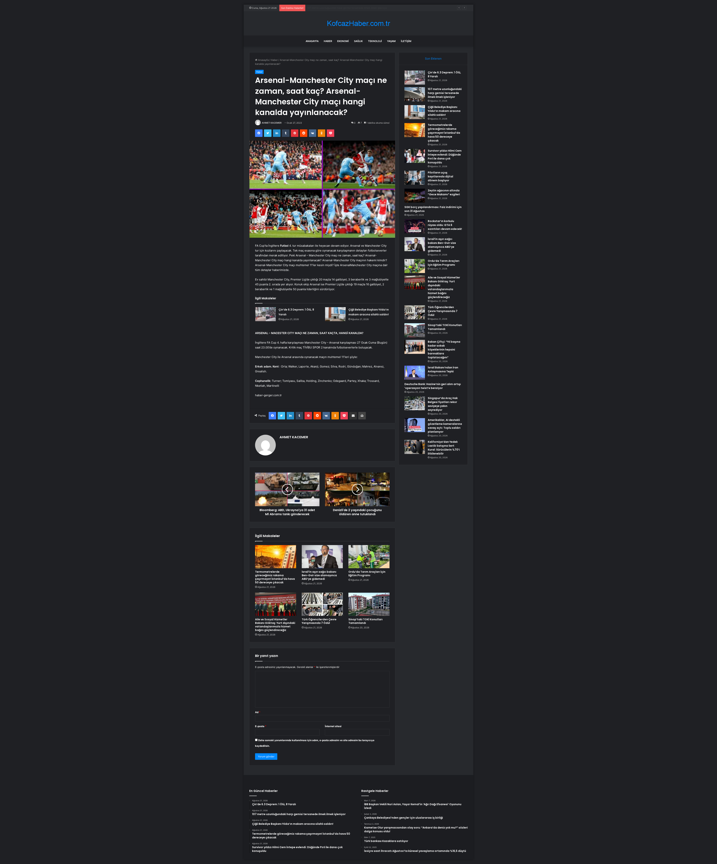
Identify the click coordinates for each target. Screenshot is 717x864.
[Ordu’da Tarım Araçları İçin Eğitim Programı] (368, 556)
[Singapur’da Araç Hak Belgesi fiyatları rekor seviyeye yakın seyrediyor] (414, 403)
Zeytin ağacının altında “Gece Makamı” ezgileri (444, 192)
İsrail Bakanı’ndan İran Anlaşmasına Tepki (443, 369)
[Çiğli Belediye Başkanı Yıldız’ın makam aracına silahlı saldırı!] (335, 314)
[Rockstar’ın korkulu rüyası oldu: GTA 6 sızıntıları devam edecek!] (414, 226)
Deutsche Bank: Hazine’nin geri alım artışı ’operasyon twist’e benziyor (432, 386)
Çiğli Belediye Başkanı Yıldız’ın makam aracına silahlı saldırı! (341, 7)
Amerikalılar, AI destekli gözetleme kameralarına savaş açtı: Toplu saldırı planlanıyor (445, 426)
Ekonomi (343, 41)
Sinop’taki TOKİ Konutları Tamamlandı (365, 621)
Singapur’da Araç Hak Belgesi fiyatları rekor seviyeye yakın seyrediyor (443, 404)
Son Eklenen (433, 58)
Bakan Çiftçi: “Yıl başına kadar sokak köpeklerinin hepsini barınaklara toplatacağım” (444, 349)
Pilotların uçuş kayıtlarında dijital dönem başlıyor (440, 176)
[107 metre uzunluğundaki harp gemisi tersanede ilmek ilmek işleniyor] (414, 94)
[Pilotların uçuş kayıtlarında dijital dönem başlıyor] (414, 178)
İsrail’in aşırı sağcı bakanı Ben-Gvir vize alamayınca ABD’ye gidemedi (319, 575)
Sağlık (358, 41)
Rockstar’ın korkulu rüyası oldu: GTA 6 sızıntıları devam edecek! (445, 225)
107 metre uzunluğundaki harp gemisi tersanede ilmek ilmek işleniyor (445, 93)
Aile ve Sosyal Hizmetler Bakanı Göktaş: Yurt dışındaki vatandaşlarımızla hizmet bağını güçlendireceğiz (275, 625)
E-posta (260, 726)
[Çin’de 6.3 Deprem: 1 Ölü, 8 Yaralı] (265, 314)
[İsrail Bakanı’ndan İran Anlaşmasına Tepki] (414, 373)
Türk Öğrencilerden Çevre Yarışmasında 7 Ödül (319, 621)
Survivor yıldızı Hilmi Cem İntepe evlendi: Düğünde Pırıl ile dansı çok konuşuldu (445, 156)
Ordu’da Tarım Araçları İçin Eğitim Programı (366, 573)
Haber (328, 41)
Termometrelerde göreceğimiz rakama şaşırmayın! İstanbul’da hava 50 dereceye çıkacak (275, 577)
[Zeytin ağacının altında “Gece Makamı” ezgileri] (414, 196)
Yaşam (391, 41)
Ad (257, 712)
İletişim (406, 41)
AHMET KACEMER (272, 122)
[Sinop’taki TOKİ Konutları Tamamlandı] (368, 604)
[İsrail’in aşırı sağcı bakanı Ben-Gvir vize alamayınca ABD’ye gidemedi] (322, 556)
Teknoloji (375, 41)
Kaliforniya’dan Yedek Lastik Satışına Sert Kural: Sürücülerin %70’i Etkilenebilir (444, 447)
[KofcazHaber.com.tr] (358, 23)
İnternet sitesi (333, 726)
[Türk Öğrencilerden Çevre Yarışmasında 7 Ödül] (322, 604)
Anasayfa (312, 41)
